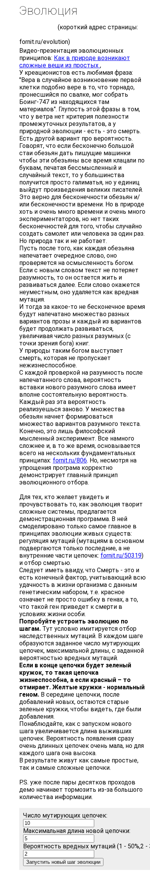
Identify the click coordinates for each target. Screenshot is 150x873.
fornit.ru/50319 (121, 555)
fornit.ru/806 (70, 460)
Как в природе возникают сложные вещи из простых (74, 61)
